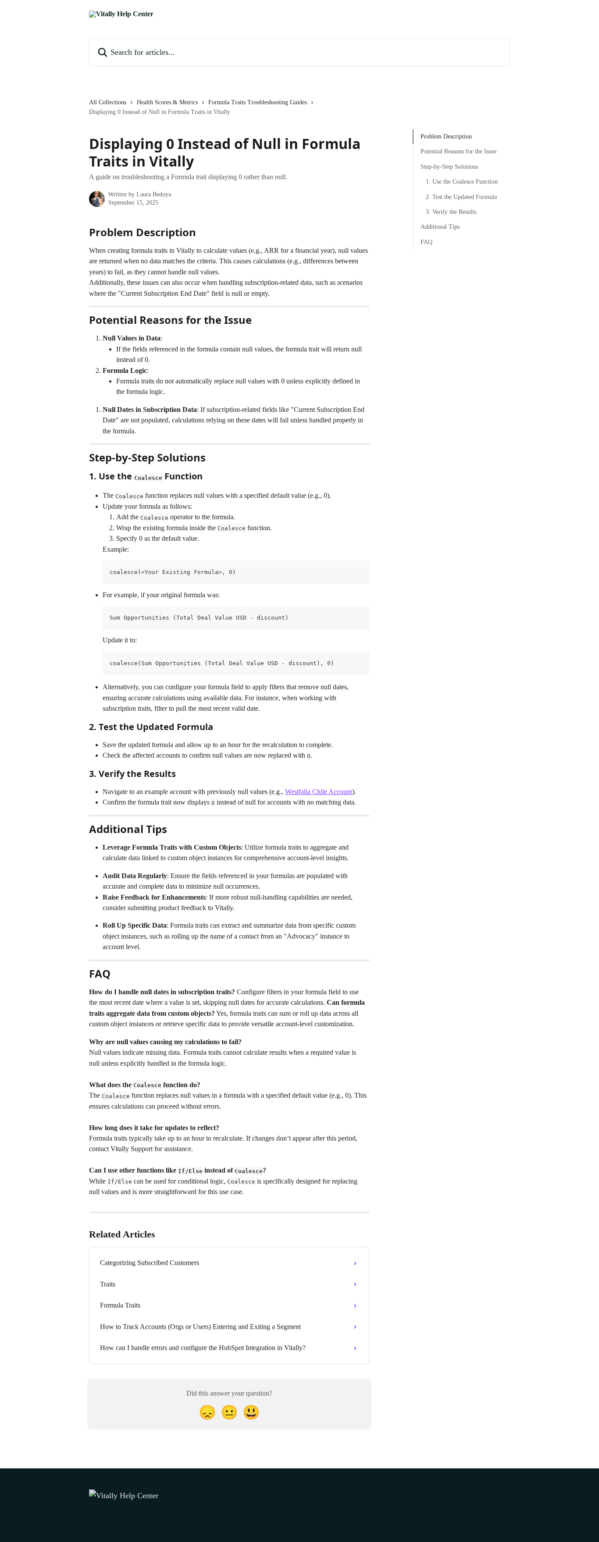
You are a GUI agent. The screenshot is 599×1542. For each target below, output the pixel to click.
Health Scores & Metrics (167, 102)
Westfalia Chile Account (318, 791)
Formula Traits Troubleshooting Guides (257, 102)
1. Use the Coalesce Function (462, 181)
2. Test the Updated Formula (461, 196)
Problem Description (446, 136)
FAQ (426, 242)
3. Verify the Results (451, 212)
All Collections (107, 102)
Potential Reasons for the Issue (458, 151)
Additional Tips (440, 226)
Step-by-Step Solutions (449, 166)
